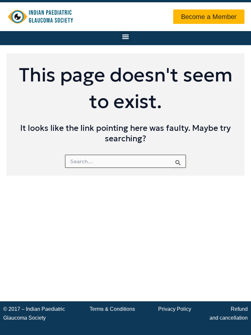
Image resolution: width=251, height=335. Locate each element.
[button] (125, 36)
